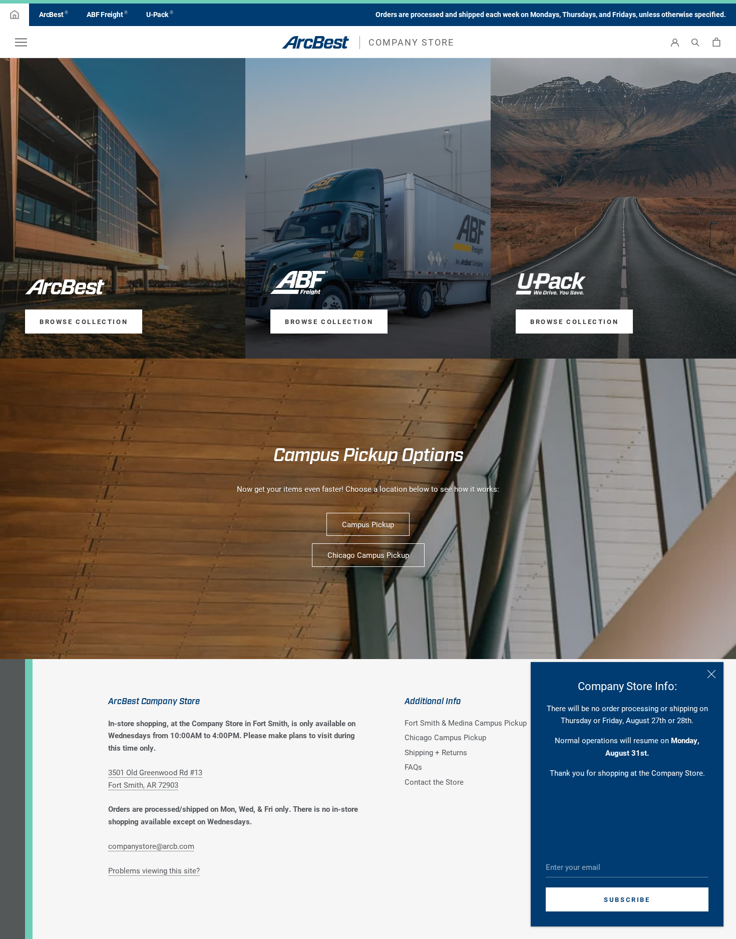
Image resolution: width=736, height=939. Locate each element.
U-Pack (159, 14)
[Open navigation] (21, 42)
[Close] (711, 674)
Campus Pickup (368, 524)
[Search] (695, 42)
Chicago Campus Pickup (368, 555)
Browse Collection (84, 321)
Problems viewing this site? (154, 870)
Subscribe (627, 899)
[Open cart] (716, 42)
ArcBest (53, 14)
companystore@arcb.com (151, 846)
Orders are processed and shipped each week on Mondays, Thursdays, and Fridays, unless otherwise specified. (551, 14)
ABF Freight (107, 14)
